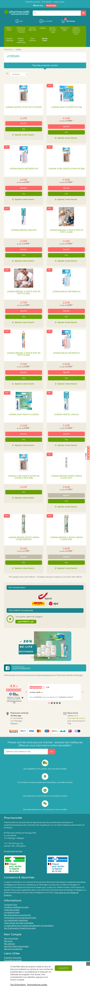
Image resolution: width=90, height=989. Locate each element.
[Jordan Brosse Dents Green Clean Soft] (66, 462)
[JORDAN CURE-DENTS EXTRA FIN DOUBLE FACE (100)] (23, 462)
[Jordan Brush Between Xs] (23, 155)
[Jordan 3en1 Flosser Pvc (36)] (66, 94)
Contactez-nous (10, 905)
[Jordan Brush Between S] (66, 339)
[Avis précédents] (26, 692)
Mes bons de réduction (13, 949)
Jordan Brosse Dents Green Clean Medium (23, 538)
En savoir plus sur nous (13, 851)
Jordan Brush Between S (66, 353)
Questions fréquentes (12, 958)
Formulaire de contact (13, 960)
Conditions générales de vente (16, 907)
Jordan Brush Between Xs (23, 169)
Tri (7, 73)
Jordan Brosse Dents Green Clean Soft (66, 477)
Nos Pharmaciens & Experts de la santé (20, 928)
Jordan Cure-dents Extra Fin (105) (66, 169)
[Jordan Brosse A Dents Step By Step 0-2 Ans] (23, 278)
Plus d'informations (18, 985)
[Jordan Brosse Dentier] (23, 216)
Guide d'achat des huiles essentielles (18, 923)
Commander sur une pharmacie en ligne (20, 918)
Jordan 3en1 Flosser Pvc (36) (66, 107)
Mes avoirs (8, 941)
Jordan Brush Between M (66, 292)
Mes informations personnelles (16, 946)
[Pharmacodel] (16, 12)
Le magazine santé (11, 912)
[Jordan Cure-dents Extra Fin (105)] (66, 155)
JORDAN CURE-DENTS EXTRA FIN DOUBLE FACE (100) (24, 477)
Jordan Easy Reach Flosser (24, 415)
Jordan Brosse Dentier (23, 230)
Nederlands (51, 5)
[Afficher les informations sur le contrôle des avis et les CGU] (22, 698)
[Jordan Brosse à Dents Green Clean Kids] (66, 524)
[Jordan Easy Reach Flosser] (23, 401)
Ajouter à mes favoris (24, 135)
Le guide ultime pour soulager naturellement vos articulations (29, 926)
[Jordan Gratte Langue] (66, 401)
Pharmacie (8, 49)
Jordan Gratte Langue (66, 415)
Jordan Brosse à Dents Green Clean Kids (66, 538)
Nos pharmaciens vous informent (17, 915)
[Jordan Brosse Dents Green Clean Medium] (23, 524)
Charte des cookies (11, 910)
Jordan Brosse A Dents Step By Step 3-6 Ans (66, 231)
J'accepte (63, 968)
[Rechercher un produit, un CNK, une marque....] (83, 13)
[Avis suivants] (82, 692)
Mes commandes (11, 938)
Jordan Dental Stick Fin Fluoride (23, 107)
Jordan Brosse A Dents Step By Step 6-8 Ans (23, 354)
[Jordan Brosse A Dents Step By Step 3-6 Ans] (66, 216)
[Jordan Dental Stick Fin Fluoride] (23, 94)
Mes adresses (9, 944)
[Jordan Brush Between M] (66, 278)
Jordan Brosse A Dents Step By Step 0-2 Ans (23, 293)
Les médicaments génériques (16, 920)
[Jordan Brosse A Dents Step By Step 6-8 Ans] (23, 339)
